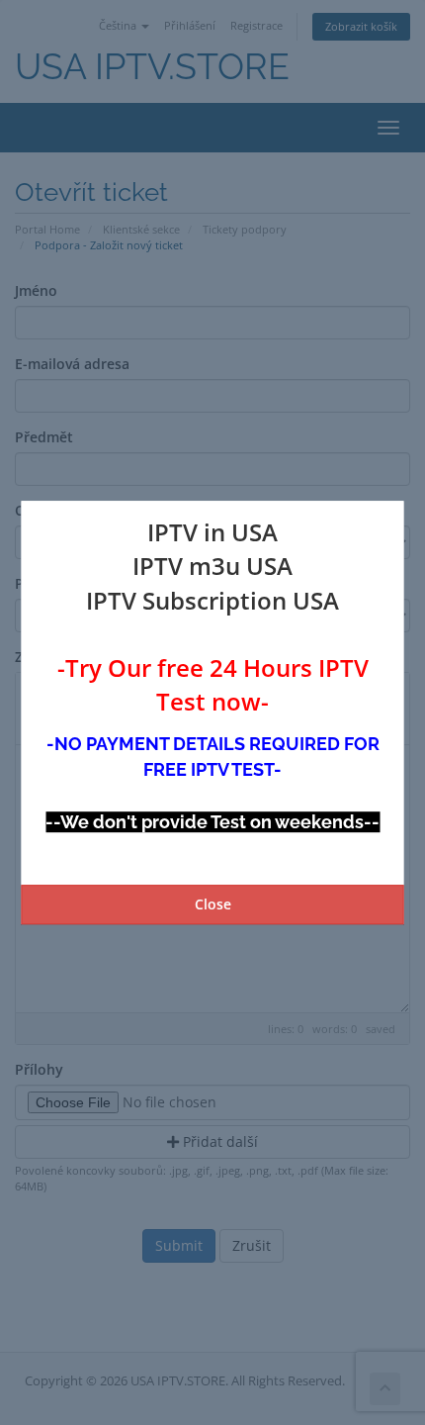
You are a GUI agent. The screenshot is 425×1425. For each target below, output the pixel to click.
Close (213, 904)
